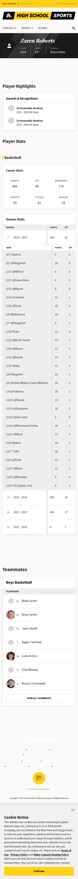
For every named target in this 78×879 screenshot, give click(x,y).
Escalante (15, 297)
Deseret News (9, 3)
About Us (13, 761)
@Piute (13, 306)
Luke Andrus (27, 656)
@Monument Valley (22, 426)
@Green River (17, 280)
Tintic (12, 451)
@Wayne (14, 289)
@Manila (15, 400)
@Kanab (14, 357)
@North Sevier (18, 340)
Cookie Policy (61, 749)
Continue (39, 871)
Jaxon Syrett (27, 628)
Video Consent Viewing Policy (51, 854)
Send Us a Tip (40, 766)
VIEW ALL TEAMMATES (39, 698)
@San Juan (17, 417)
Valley (13, 366)
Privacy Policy (37, 749)
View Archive (63, 766)
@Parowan (16, 477)
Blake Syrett (27, 601)
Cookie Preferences (39, 754)
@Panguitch (16, 263)
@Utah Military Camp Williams (27, 383)
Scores (42, 28)
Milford (14, 434)
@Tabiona (14, 391)
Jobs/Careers (16, 766)
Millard (14, 468)
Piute (12, 332)
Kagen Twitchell (29, 642)
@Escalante (17, 409)
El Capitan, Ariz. (19, 486)
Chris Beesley (27, 670)
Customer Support (56, 761)
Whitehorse (15, 314)
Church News (26, 3)
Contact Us (31, 761)
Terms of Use (15, 749)
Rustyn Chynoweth (31, 683)
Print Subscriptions (66, 3)
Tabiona (13, 255)
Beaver (13, 443)
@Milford (15, 272)
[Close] (73, 810)
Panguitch (14, 374)
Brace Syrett (27, 615)
